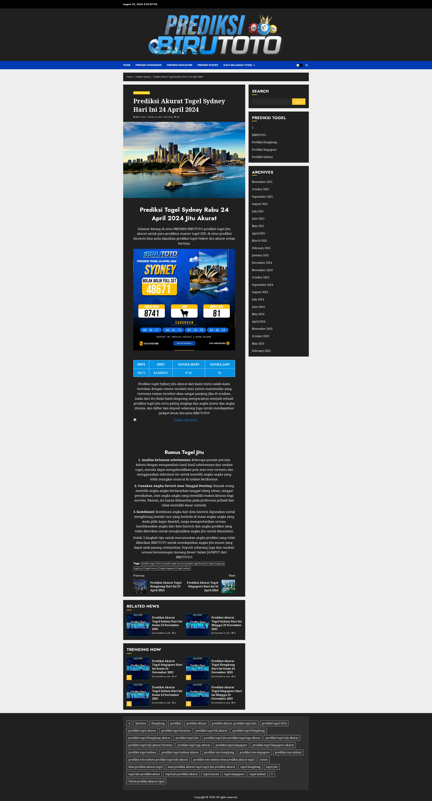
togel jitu (138, 568)
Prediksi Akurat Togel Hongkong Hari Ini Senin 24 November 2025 (223, 666)
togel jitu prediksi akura (144, 774)
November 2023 (262, 329)
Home (126, 65)
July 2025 (258, 211)
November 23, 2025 (222, 633)
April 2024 (258, 321)
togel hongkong (216, 563)
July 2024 (258, 299)
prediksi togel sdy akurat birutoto (150, 745)
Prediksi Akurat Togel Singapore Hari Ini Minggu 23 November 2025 (226, 692)
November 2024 (262, 270)
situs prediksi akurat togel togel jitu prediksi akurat (201, 767)
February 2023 (261, 351)
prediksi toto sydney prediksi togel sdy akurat (158, 759)
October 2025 (260, 189)
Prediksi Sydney (207, 65)
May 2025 (258, 226)
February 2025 (261, 248)
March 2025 (259, 240)
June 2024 (258, 307)
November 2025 (262, 182)
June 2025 (258, 218)
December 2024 (262, 263)
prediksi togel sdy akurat (282, 738)
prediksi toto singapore (255, 752)
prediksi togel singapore (231, 745)
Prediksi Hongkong (149, 65)
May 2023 (258, 343)
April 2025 (258, 233)
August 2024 (260, 292)
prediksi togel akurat (173, 563)
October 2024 (260, 277)
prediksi (175, 723)
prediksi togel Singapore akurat (273, 745)
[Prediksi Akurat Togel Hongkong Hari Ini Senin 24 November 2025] (197, 668)
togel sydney (184, 568)
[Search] (307, 65)
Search (260, 91)
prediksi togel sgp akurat (194, 745)
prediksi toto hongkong (219, 752)
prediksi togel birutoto (196, 563)
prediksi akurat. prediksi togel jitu (234, 723)
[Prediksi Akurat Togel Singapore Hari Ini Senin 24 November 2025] (138, 668)
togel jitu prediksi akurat (181, 774)
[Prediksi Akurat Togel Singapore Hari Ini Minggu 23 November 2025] (197, 694)
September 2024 (262, 285)
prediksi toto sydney (288, 752)
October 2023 (260, 336)
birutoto (141, 723)
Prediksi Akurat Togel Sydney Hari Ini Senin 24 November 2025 (167, 623)
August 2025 (260, 204)
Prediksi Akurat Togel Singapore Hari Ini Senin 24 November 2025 (167, 666)
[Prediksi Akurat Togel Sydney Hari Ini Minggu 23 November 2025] (197, 625)
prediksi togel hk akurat (211, 730)
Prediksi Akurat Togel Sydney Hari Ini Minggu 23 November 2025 (226, 623)
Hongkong (158, 723)
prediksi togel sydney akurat (180, 752)
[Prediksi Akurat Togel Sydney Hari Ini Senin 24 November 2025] (138, 625)
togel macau (151, 568)
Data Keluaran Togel (237, 65)
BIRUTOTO (259, 135)
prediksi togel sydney (142, 752)
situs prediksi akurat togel (145, 767)
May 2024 (258, 314)
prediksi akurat (196, 723)
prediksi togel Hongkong (249, 730)
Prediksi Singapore (179, 65)
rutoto (264, 759)
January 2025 (260, 255)
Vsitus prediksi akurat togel (146, 781)
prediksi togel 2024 (151, 563)
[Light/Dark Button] (299, 65)
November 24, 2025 (162, 633)
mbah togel (141, 117)
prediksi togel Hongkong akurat (149, 738)
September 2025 (262, 196)
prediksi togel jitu (187, 738)
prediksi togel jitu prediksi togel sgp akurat (232, 738)
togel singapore (167, 568)
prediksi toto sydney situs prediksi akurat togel (223, 759)
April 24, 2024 (156, 117)
